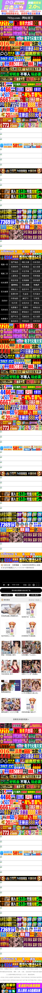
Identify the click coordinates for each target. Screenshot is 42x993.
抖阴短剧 (25, 321)
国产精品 (14, 262)
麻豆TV (25, 298)
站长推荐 (4, 283)
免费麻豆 (14, 312)
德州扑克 (36, 289)
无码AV (5, 301)
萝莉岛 (36, 303)
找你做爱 (36, 280)
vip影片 (7, 595)
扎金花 (25, 294)
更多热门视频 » (35, 600)
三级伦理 (14, 271)
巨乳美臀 (36, 271)
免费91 (25, 307)
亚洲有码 (14, 267)
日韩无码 (36, 321)
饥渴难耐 (25, 280)
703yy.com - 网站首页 (20, 17)
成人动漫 (36, 267)
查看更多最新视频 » (21, 719)
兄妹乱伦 (25, 316)
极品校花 (14, 321)
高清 (24, 585)
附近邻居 (14, 280)
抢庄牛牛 (25, 289)
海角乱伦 (36, 307)
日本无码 (36, 262)
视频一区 (4, 264)
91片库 (14, 303)
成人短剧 (36, 316)
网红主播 (25, 262)
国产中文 (14, 316)
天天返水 (36, 294)
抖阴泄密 (36, 312)
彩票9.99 (14, 294)
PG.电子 (35, 595)
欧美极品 (25, 267)
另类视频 (36, 276)
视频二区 (4, 274)
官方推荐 (4, 292)
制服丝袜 (25, 276)
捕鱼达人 (14, 289)
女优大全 (25, 303)
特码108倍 (21, 595)
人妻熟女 (14, 276)
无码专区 (4, 310)
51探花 (36, 298)
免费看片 (14, 307)
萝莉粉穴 (25, 312)
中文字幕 (25, 271)
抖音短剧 (14, 298)
